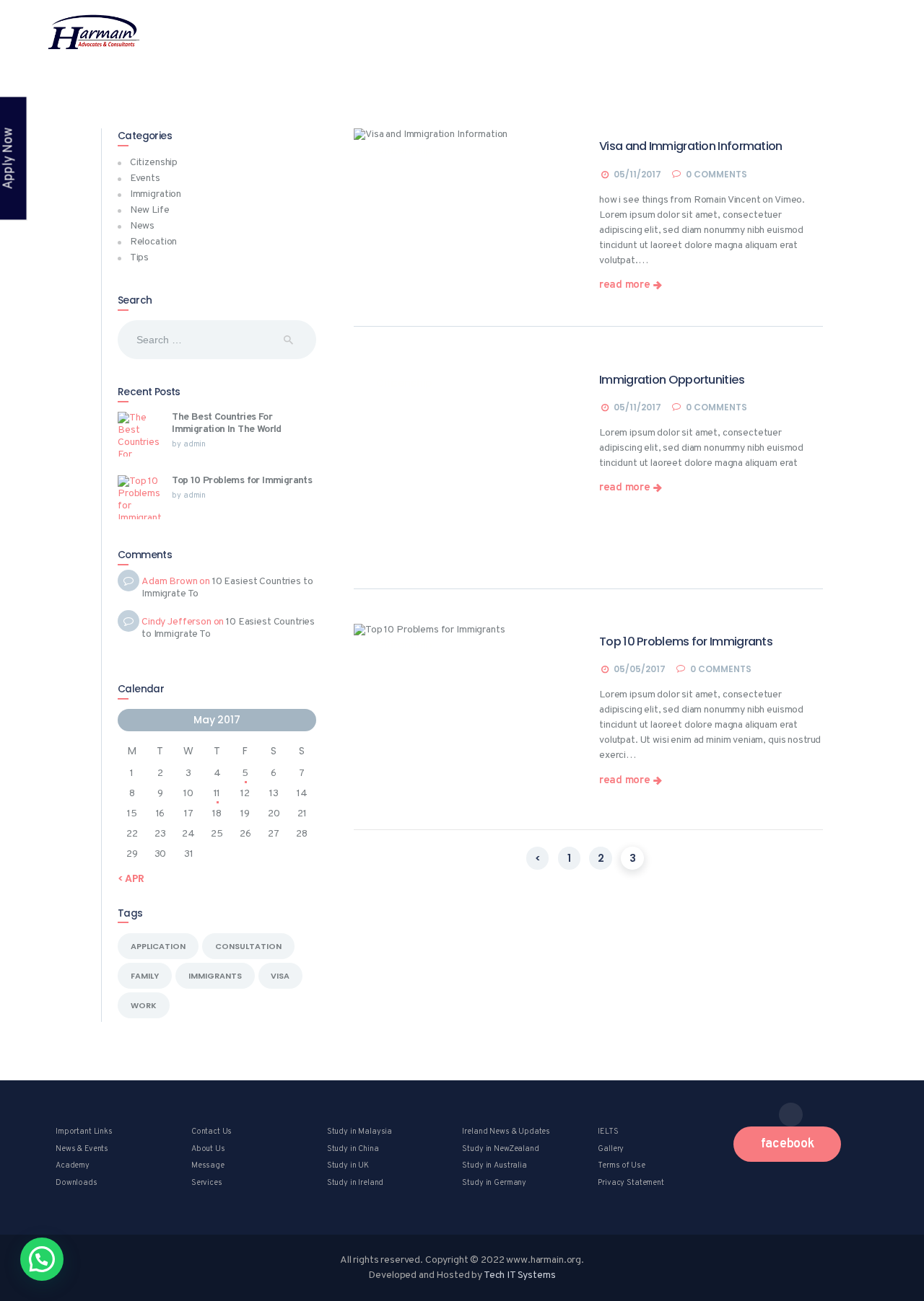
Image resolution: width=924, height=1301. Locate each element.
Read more (624, 286)
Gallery (611, 1149)
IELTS (608, 1131)
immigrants (215, 976)
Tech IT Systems (520, 1275)
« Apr (131, 878)
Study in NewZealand (500, 1149)
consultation (248, 946)
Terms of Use (621, 1165)
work (144, 1005)
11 (217, 794)
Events (145, 178)
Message (208, 1165)
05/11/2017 (637, 174)
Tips (139, 258)
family (145, 976)
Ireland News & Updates (506, 1131)
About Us (208, 1149)
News (142, 226)
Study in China (353, 1149)
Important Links (84, 1131)
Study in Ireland (355, 1183)
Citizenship (404, 150)
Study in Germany (494, 1183)
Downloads (76, 1183)
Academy (73, 1165)
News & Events (82, 1149)
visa (280, 976)
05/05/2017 (640, 669)
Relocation (154, 242)
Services (206, 1183)
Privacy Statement (630, 1183)
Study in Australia (494, 1165)
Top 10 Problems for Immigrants (685, 642)
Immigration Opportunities (672, 380)
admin (194, 444)
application (158, 946)
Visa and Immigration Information (691, 146)
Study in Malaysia (359, 1131)
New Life (150, 210)
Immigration (155, 194)
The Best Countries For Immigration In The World (227, 424)
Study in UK (348, 1165)
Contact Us (211, 1131)
